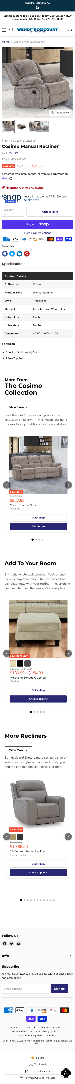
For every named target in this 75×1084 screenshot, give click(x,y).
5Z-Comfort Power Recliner (27, 851)
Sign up (59, 989)
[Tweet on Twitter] (12, 254)
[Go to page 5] (44, 712)
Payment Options (51, 1027)
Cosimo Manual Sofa (23, 505)
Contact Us (31, 1027)
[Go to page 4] (42, 539)
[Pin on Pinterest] (27, 254)
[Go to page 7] (41, 900)
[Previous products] (6, 485)
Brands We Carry (22, 1031)
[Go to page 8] (44, 900)
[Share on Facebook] (5, 254)
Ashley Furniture (18, 855)
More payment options (37, 233)
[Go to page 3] (39, 539)
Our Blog (52, 1035)
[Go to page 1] (33, 539)
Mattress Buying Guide (30, 1035)
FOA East (12, 153)
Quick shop (38, 517)
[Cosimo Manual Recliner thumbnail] (8, 126)
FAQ (56, 1031)
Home (6, 41)
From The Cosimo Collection (19, 140)
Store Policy (42, 1031)
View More (16, 407)
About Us (15, 1027)
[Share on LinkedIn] (19, 254)
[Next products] (68, 485)
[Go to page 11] (54, 900)
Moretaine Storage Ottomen (28, 678)
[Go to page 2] (36, 539)
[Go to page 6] (37, 900)
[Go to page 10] (51, 900)
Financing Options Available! (24, 188)
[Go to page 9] (47, 900)
